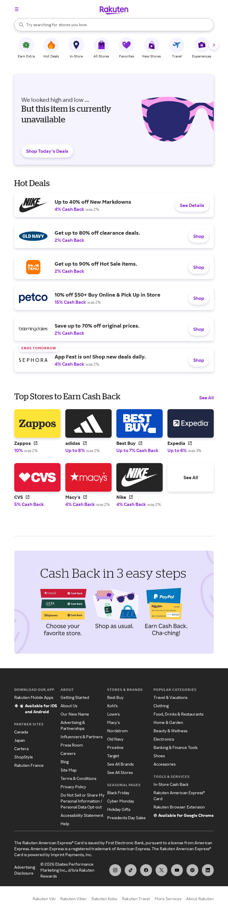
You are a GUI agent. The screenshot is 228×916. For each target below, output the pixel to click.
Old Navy (115, 738)
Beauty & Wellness (170, 730)
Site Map (69, 769)
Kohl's (112, 705)
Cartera (21, 748)
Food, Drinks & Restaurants (178, 713)
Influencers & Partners (81, 736)
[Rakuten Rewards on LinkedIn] (208, 870)
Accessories (164, 764)
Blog (65, 761)
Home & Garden (168, 722)
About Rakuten (200, 898)
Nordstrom (117, 730)
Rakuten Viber (73, 898)
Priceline (115, 747)
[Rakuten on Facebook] (146, 870)
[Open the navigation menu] (16, 9)
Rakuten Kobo (104, 898)
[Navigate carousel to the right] (213, 45)
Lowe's (113, 713)
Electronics (163, 738)
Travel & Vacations (170, 697)
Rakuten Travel (136, 898)
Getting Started (75, 697)
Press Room (72, 744)
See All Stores (120, 772)
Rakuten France (29, 765)
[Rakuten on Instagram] (115, 870)
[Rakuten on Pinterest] (192, 870)
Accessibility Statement (82, 815)
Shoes (159, 755)
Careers (68, 753)
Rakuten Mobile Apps (33, 697)
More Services (168, 898)
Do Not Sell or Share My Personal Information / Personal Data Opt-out (82, 800)
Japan (19, 740)
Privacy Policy (73, 786)
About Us (69, 705)
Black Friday (118, 792)
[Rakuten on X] (161, 870)
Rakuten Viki (44, 898)
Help (65, 823)
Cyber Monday (120, 800)
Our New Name (75, 713)
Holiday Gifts (118, 809)
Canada (21, 731)
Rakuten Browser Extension (179, 806)
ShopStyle (23, 756)
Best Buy (115, 697)
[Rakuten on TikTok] (131, 870)
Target (113, 755)
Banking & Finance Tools (175, 747)
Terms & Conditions (78, 778)
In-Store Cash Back (171, 784)
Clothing (161, 705)
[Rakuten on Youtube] (177, 870)
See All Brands (120, 764)
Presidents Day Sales (126, 817)
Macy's (113, 722)
